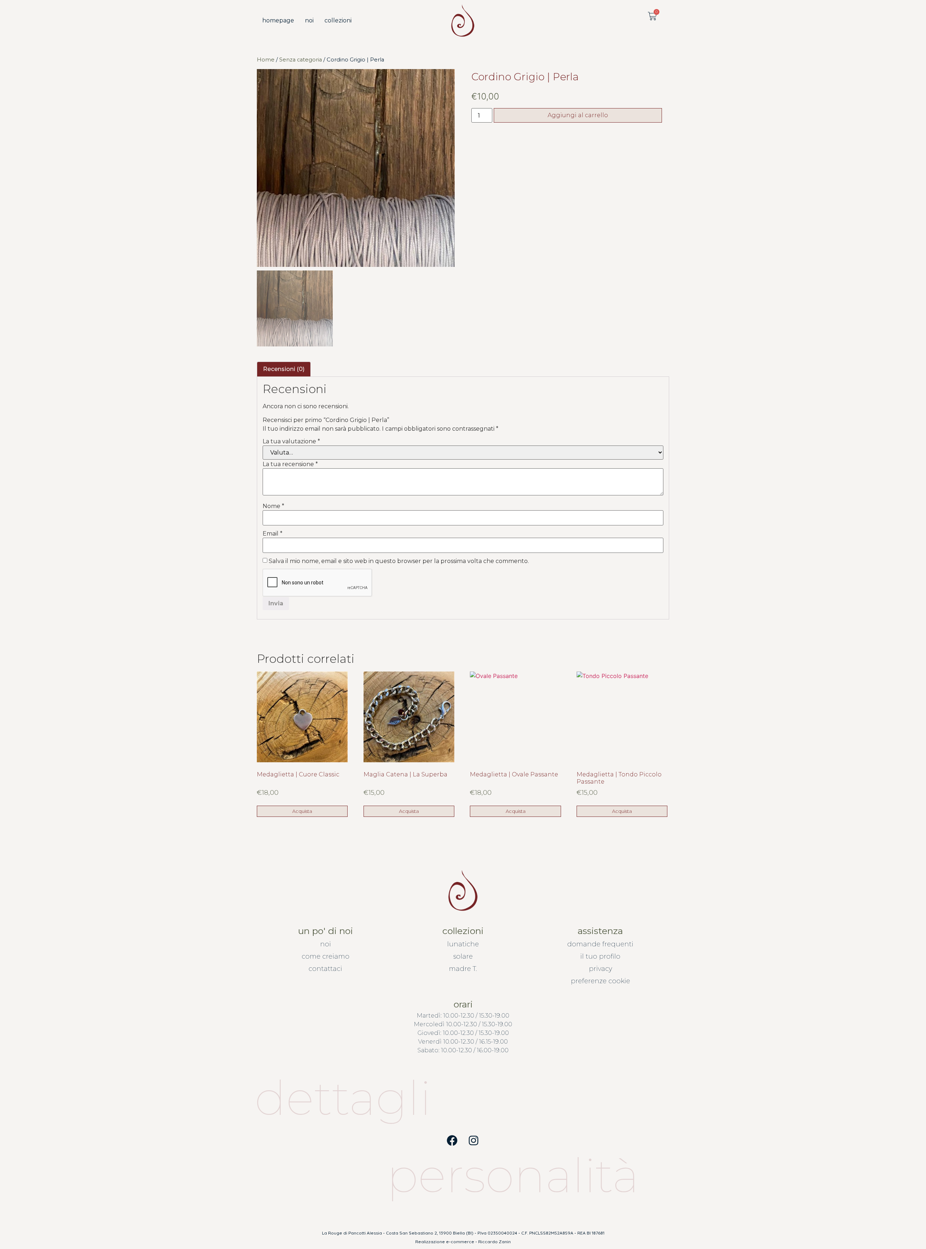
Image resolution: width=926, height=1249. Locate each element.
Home (266, 59)
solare (463, 956)
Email (273, 534)
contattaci (325, 969)
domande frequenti (600, 944)
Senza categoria (300, 59)
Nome (273, 506)
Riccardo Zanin (494, 1241)
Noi (309, 20)
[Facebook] (452, 1140)
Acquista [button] (302, 811)
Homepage (278, 20)
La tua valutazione (291, 441)
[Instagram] (473, 1140)
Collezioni (338, 20)
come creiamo (325, 956)
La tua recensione (290, 464)
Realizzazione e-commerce (444, 1241)
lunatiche (463, 944)
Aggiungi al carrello (578, 115)
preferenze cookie (600, 981)
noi (325, 944)
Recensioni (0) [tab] (284, 369)
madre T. (463, 969)
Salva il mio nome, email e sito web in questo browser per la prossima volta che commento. (399, 561)
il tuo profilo (600, 956)
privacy (600, 969)
